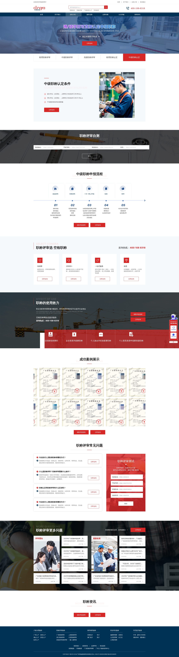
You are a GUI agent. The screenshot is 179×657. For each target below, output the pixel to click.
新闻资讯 (137, 14)
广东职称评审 (60, 635)
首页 (118, 2)
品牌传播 (105, 14)
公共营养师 (113, 637)
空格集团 (79, 648)
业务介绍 (134, 2)
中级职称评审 (67, 57)
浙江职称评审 (60, 637)
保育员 (121, 635)
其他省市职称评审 (61, 640)
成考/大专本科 (141, 635)
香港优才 (72, 10)
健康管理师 (113, 635)
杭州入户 (36, 640)
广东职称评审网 (89, 648)
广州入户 (36, 635)
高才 (98, 637)
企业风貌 (121, 14)
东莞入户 (43, 637)
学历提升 (96, 10)
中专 (134, 635)
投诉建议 (142, 2)
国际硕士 (142, 637)
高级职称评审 (89, 57)
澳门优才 (90, 637)
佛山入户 (36, 637)
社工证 (121, 637)
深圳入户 (43, 635)
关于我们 (125, 2)
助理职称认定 (111, 57)
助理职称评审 (44, 57)
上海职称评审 (73, 635)
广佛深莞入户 (88, 10)
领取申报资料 (81, 225)
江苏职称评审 (73, 637)
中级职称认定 (134, 57)
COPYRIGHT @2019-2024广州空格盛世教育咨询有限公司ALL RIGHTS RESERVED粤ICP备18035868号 (89, 654)
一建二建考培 (73, 640)
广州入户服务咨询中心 (102, 648)
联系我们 (76, 646)
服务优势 (89, 14)
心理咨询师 (113, 640)
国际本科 (136, 637)
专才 (98, 635)
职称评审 (79, 10)
